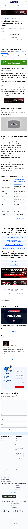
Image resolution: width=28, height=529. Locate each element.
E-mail (2, 419)
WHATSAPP (14, 261)
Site (2, 424)
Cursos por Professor (5, 477)
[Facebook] (20, 511)
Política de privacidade (14, 503)
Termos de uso (14, 505)
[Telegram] (24, 511)
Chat (17, 440)
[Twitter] (22, 511)
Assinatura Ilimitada (5, 460)
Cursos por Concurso (5, 471)
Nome (2, 414)
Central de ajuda (19, 438)
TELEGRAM (14, 265)
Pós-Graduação (4, 469)
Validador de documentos (6, 446)
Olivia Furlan (3, 328)
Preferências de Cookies (6, 455)
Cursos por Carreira (5, 473)
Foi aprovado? (19, 455)
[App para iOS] (8, 511)
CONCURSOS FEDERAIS (14, 237)
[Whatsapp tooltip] (17, 511)
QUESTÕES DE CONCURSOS (14, 248)
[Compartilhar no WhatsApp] (22, 40)
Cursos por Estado (5, 475)
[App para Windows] (4, 511)
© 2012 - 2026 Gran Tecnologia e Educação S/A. (14, 501)
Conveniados (4, 448)
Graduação (3, 467)
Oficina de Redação (5, 479)
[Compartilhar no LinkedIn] (21, 40)
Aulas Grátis (17, 467)
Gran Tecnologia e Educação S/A (20, 515)
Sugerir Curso (18, 469)
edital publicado (18, 184)
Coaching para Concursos (6, 462)
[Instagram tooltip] (15, 511)
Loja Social (3, 444)
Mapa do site (14, 507)
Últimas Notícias (8, 18)
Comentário (4, 398)
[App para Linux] (6, 511)
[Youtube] (13, 511)
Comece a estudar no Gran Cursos (14, 274)
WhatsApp (18, 442)
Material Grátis (18, 462)
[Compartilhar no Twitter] (19, 40)
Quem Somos (4, 438)
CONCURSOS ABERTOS (14, 244)
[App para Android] (11, 511)
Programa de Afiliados (6, 451)
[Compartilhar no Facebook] (17, 40)
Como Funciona (4, 440)
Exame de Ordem (5, 464)
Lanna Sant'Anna (15, 34)
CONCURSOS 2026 (14, 241)
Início (2, 18)
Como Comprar (4, 442)
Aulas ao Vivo (18, 464)
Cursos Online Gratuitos (6, 481)
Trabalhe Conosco (5, 453)
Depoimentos (18, 460)
